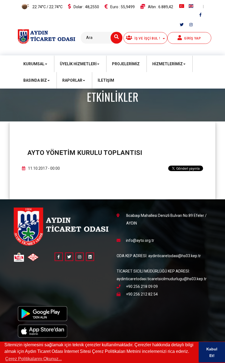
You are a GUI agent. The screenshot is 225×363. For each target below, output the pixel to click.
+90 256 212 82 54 (142, 294)
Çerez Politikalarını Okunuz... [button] (33, 358)
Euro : (122, 7)
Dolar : (86, 7)
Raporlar (72, 80)
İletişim (106, 80)
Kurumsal (33, 64)
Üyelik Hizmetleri (78, 64)
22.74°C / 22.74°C (47, 7)
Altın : (160, 7)
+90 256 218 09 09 (142, 286)
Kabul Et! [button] (211, 352)
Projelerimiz (126, 64)
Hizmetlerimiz (167, 64)
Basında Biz (35, 80)
